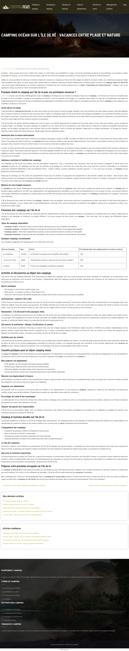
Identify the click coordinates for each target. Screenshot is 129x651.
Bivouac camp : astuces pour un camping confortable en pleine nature (27, 537)
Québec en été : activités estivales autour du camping (107, 485)
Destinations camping (50, 7)
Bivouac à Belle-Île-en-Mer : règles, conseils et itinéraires (23, 543)
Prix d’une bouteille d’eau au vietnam (15, 501)
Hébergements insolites (111, 7)
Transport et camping (66, 7)
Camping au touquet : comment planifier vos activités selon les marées (28, 511)
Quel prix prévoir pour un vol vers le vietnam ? (19, 504)
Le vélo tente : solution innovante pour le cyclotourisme (22, 515)
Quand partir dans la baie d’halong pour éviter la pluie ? (22, 508)
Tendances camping (36, 7)
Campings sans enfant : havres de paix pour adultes (21, 533)
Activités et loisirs (97, 7)
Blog (124, 5)
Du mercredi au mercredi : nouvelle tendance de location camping (25, 540)
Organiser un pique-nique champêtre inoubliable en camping (24, 485)
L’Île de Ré (5, 96)
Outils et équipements (81, 7)
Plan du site (64, 650)
